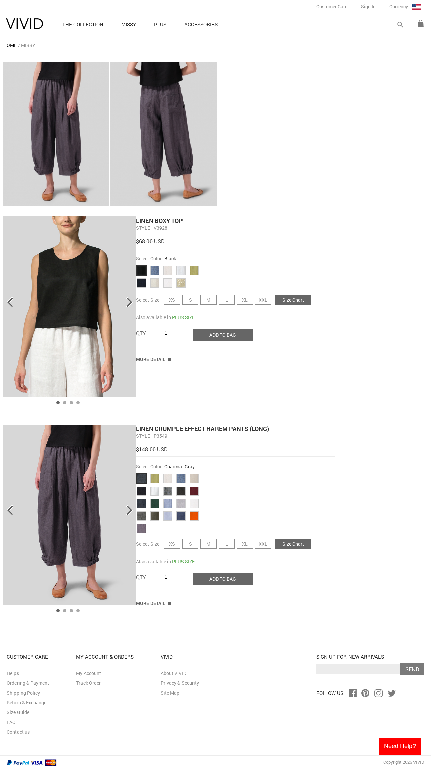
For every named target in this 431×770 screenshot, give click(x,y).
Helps (13, 673)
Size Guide (18, 712)
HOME (10, 45)
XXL (263, 300)
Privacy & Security (180, 683)
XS (172, 300)
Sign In (368, 6)
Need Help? (400, 746)
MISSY (28, 45)
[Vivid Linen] (24, 24)
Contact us (18, 732)
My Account (88, 673)
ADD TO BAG (222, 335)
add (180, 333)
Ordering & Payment (28, 683)
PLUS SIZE (183, 317)
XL (245, 300)
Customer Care (331, 6)
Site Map (170, 693)
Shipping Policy (23, 693)
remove (152, 333)
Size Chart (293, 300)
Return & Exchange (26, 702)
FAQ (11, 722)
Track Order (88, 683)
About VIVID (173, 673)
